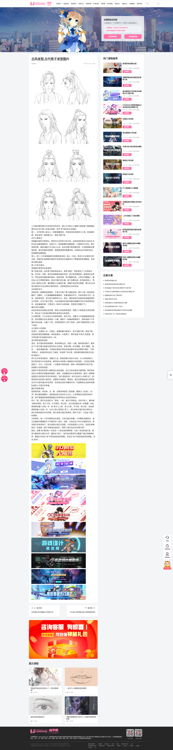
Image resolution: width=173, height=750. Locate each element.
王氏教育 (100, 744)
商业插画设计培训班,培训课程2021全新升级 (118, 288)
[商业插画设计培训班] (112, 137)
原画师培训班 (124, 744)
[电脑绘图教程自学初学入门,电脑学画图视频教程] (81, 705)
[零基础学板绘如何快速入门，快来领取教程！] (45, 677)
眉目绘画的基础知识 (37, 717)
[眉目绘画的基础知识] (45, 705)
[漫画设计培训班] (112, 164)
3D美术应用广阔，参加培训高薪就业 (116, 314)
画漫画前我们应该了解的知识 (113, 295)
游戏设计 (81, 3)
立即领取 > (127, 71)
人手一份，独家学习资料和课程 (131, 68)
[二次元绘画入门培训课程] (112, 220)
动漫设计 (58, 3)
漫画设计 (124, 3)
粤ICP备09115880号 (65, 745)
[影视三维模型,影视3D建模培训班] (112, 261)
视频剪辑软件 (91, 744)
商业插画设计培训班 (130, 133)
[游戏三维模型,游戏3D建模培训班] (112, 247)
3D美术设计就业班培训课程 (132, 147)
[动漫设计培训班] (112, 123)
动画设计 (117, 3)
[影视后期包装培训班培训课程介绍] (112, 234)
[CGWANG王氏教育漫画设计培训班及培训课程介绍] (112, 109)
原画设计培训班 (128, 174)
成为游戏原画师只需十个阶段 (113, 306)
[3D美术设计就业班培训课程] (112, 151)
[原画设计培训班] (112, 178)
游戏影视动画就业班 (130, 64)
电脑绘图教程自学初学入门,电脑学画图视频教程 (81, 718)
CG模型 (119, 745)
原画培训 (73, 3)
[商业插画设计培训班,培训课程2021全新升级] (112, 95)
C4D (132, 744)
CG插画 (137, 745)
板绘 (117, 744)
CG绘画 (90, 747)
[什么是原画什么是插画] (112, 192)
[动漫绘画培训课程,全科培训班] (112, 206)
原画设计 (107, 744)
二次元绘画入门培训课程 (131, 216)
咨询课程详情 (133, 36)
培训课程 (109, 3)
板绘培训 (139, 3)
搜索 (158, 4)
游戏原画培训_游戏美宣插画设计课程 (116, 303)
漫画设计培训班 (128, 160)
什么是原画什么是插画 (130, 188)
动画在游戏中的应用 (111, 299)
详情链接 (3, 8)
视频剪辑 (88, 3)
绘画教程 (132, 3)
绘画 (113, 744)
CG (95, 747)
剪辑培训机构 (110, 745)
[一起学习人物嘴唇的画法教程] (81, 677)
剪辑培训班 (102, 745)
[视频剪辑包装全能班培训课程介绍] (112, 81)
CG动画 (125, 745)
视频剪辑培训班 (92, 745)
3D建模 (103, 3)
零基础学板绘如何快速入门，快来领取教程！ (44, 689)
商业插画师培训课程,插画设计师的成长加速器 (118, 310)
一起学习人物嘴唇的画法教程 (76, 688)
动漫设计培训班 (128, 119)
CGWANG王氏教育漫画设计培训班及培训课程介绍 (120, 291)
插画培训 (66, 3)
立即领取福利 (112, 36)
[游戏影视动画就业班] (112, 68)
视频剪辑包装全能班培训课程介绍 (115, 284)
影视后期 (96, 3)
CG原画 (131, 745)
